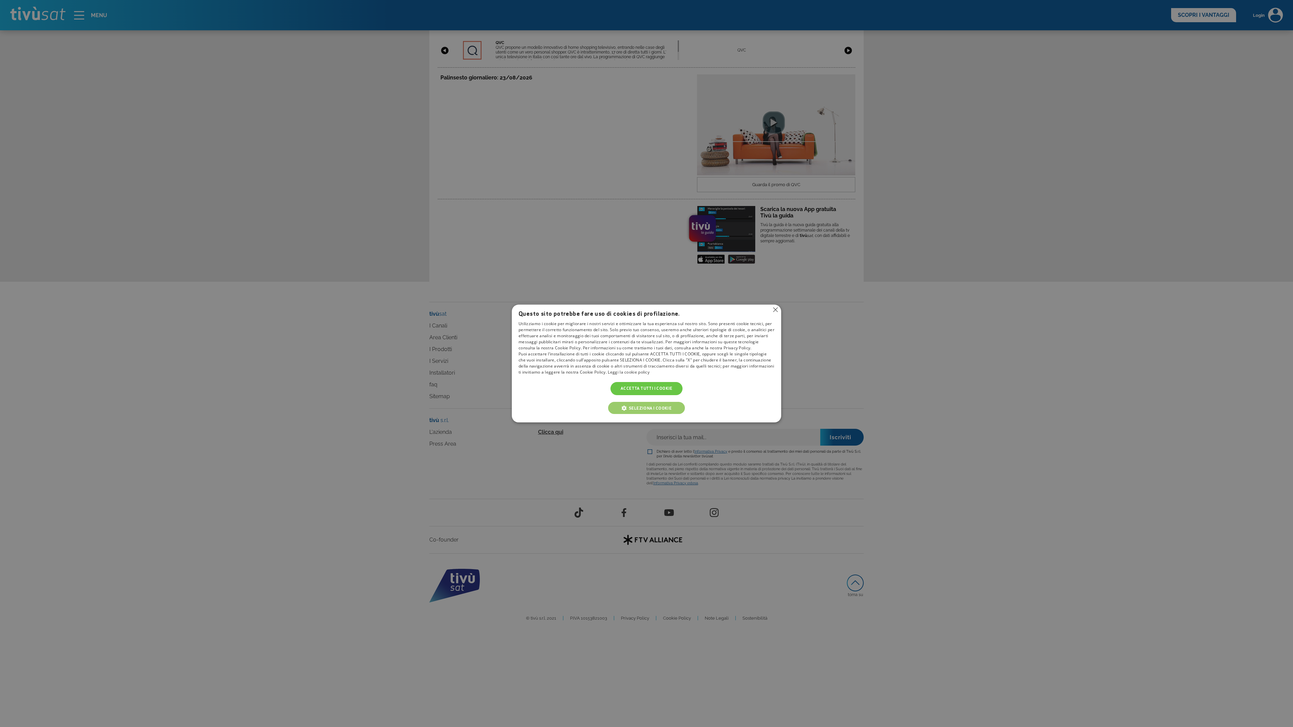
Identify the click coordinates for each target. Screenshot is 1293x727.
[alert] (646, 363)
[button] (646, 408)
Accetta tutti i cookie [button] (646, 388)
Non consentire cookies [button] (775, 309)
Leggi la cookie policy (629, 372)
